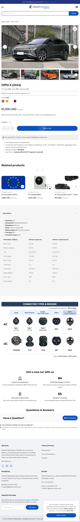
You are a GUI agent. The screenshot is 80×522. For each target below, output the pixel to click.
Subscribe (32, 507)
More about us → (7, 461)
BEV (9, 89)
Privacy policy (41, 519)
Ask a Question (71, 418)
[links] (3, 466)
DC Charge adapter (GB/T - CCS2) (66, 194)
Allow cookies (61, 515)
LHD (27, 89)
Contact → (45, 458)
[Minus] (4, 128)
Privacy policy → (46, 450)
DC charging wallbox (8, 194)
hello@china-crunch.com (50, 2)
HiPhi (7, 21)
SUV (17, 89)
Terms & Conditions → (48, 454)
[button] (75, 47)
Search (73, 13)
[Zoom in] (75, 29)
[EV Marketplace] (39, 7)
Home (3, 21)
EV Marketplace (6, 192)
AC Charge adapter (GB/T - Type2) (39, 194)
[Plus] (12, 128)
